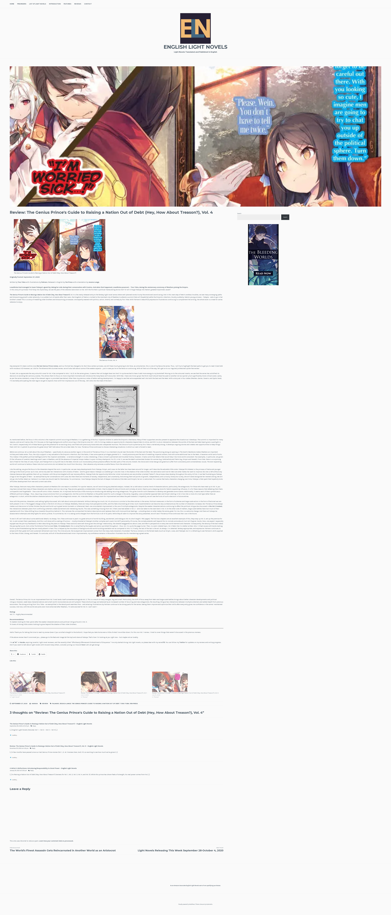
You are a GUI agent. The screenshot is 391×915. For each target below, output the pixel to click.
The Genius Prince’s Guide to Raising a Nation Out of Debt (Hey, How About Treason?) (40, 295)
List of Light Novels (37, 4)
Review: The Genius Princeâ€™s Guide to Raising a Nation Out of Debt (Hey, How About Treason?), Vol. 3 (185, 693)
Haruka (35, 703)
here (83, 645)
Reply (34, 726)
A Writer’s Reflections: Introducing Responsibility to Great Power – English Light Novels (43, 768)
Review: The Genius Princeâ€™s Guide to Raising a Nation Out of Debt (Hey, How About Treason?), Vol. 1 (114, 693)
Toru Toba (21, 282)
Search (239, 213)
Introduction (55, 4)
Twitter (182, 642)
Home (12, 4)
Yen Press (69, 282)
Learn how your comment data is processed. (56, 841)
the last (40, 366)
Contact (88, 4)
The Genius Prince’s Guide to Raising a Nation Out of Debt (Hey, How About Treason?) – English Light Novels (51, 724)
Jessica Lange (93, 282)
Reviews (77, 4)
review (55, 366)
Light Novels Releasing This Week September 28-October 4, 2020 (180, 849)
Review (45, 703)
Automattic (209, 904)
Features (67, 4)
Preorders (21, 4)
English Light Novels (195, 47)
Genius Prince (48, 366)
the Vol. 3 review (215, 506)
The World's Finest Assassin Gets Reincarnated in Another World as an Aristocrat (63, 849)
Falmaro (44, 282)
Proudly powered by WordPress (186, 904)
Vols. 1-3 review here (61, 526)
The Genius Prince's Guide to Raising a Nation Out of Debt (96, 703)
